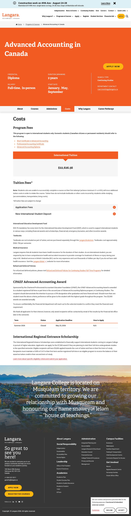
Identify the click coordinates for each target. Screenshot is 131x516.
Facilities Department (112, 449)
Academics (62, 473)
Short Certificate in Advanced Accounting (32, 141)
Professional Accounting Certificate (30, 144)
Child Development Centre (114, 455)
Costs (67, 109)
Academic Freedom (63, 486)
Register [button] (86, 16)
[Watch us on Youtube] (19, 502)
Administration (89, 439)
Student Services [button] (97, 16)
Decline (109, 510)
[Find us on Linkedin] (13, 502)
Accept (121, 510)
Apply (121, 16)
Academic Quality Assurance (65, 483)
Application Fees (24, 207)
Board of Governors (62, 469)
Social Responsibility (66, 444)
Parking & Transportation (113, 452)
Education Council (87, 452)
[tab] (65, 155)
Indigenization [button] (59, 11)
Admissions (51, 109)
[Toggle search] (127, 16)
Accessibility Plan (62, 454)
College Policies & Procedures (90, 458)
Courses (34, 109)
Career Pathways (106, 109)
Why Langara (84, 109)
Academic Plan (61, 477)
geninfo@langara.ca (11, 480)
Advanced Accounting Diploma (28, 147)
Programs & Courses (33, 24)
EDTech (59, 492)
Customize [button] (95, 510)
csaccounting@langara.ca (108, 89)
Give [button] (97, 11)
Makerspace (110, 446)
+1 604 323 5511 (10, 477)
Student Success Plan (63, 480)
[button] (72, 10)
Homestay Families (112, 472)
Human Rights (61, 457)
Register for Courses (19, 494)
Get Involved (112, 462)
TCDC (58, 489)
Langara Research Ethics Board (91, 449)
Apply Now (113, 66)
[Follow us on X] (16, 502)
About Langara (64, 439)
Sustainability (61, 451)
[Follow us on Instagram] (22, 502)
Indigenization (61, 448)
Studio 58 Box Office (112, 475)
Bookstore (109, 443)
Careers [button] (104, 11)
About (20, 109)
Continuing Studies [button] (87, 11)
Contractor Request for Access (115, 458)
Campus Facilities (114, 439)
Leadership (62, 461)
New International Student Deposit (33, 214)
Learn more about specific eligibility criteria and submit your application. (40, 359)
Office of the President (63, 466)
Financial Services (87, 455)
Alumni (108, 466)
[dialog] (110, 505)
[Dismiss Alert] (114, 3)
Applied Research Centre (113, 469)
